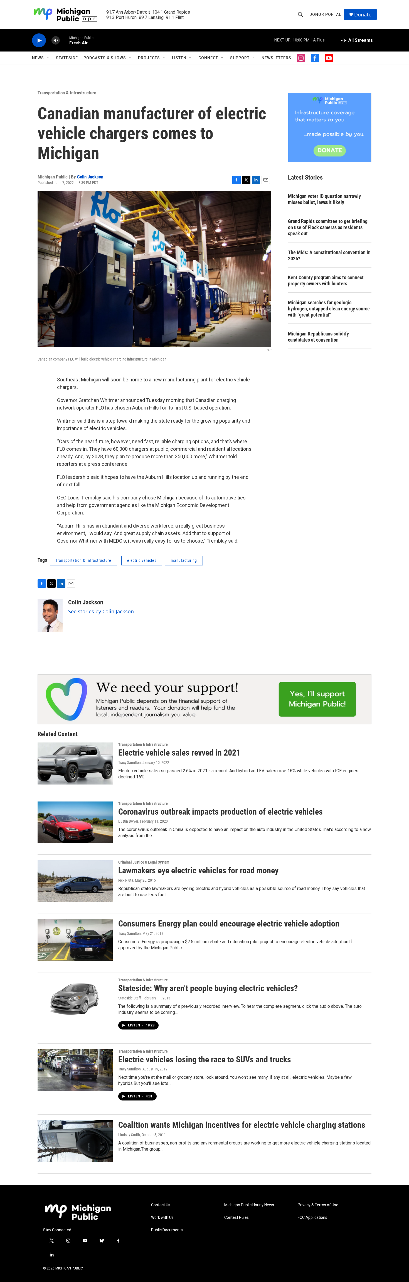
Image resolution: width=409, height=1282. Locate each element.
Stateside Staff (129, 998)
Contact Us (160, 1205)
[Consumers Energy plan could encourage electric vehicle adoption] (75, 940)
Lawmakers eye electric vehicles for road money (198, 870)
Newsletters (276, 58)
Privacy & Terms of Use (318, 1205)
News (38, 58)
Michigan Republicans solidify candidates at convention (318, 337)
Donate (362, 15)
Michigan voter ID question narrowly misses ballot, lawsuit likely (324, 199)
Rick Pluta (125, 880)
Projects (149, 58)
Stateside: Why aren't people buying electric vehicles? (208, 988)
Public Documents (167, 1230)
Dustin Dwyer (128, 821)
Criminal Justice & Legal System (143, 862)
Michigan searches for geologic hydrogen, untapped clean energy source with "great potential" (329, 309)
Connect (208, 58)
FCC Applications (312, 1217)
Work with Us (162, 1217)
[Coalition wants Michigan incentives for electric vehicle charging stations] (75, 1141)
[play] (39, 40)
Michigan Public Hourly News (249, 1205)
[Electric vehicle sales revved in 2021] (75, 763)
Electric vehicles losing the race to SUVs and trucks (204, 1059)
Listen (179, 58)
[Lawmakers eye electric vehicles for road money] (75, 881)
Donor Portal (325, 14)
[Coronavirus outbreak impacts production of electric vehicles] (75, 822)
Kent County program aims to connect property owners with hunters (326, 280)
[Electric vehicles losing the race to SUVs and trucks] (75, 1070)
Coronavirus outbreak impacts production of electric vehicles (220, 812)
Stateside (67, 58)
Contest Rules (236, 1217)
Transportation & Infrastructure (67, 92)
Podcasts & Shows (104, 58)
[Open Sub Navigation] (48, 58)
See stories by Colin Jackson (101, 611)
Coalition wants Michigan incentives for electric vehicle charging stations (241, 1125)
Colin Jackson (90, 177)
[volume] (55, 40)
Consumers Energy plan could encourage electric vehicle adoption (228, 923)
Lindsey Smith (129, 1135)
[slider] (64, 40)
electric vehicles (141, 560)
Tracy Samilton (129, 762)
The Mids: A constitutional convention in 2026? (329, 255)
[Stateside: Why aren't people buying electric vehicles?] (75, 999)
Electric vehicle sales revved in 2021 (179, 753)
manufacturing (184, 560)
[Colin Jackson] (50, 615)
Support (240, 58)
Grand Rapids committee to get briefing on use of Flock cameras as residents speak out (328, 227)
